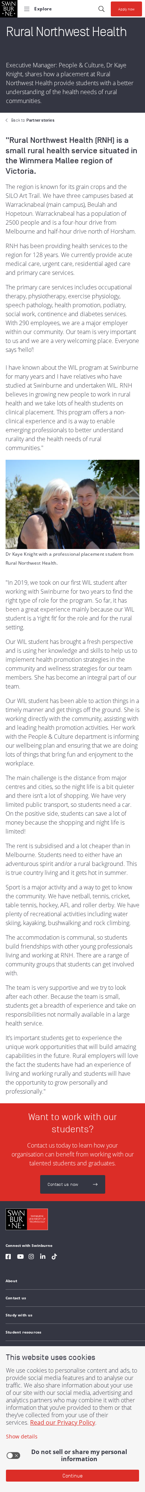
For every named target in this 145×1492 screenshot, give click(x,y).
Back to (32, 120)
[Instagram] (31, 1257)
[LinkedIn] (42, 1257)
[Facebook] (8, 1257)
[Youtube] (20, 1257)
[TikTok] (54, 1257)
